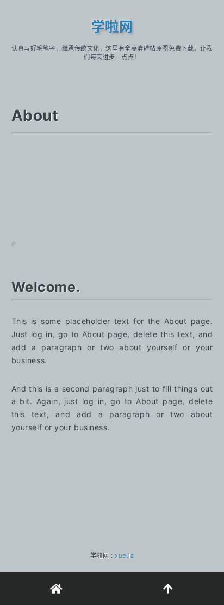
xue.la (124, 555)
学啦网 (112, 27)
